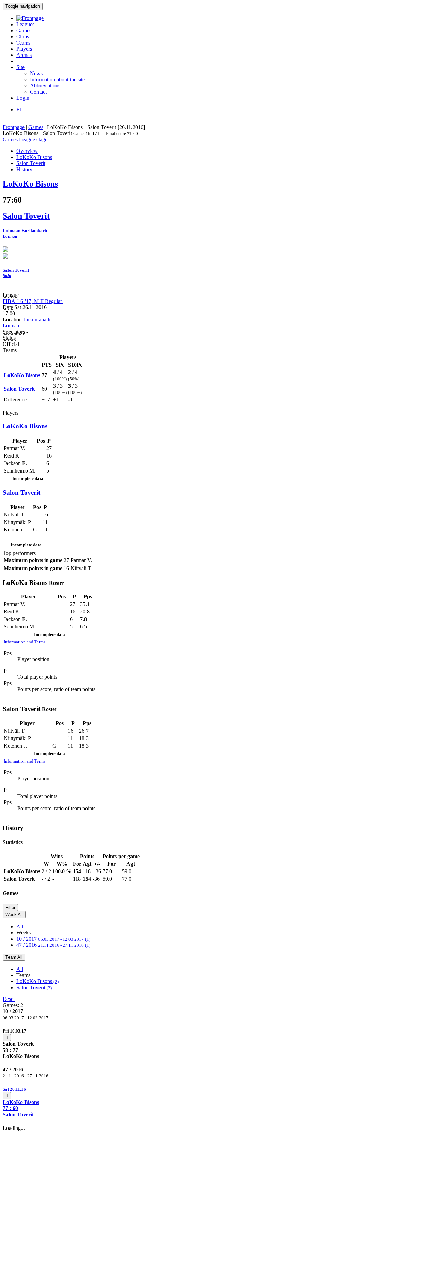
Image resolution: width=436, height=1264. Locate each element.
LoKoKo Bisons (37, 981)
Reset (9, 999)
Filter (10, 907)
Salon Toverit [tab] (30, 163)
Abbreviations (45, 86)
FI (18, 109)
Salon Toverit (34, 987)
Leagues (25, 24)
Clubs (22, 36)
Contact (38, 92)
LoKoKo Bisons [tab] (34, 157)
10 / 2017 (53, 939)
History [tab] (24, 169)
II (6, 1037)
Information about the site (57, 79)
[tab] (218, 1043)
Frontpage (14, 127)
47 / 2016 (53, 945)
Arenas (24, 55)
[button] (218, 1102)
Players (24, 49)
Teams (23, 43)
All (19, 926)
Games (23, 30)
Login (22, 98)
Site (20, 67)
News (36, 73)
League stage (33, 139)
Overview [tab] (27, 151)
